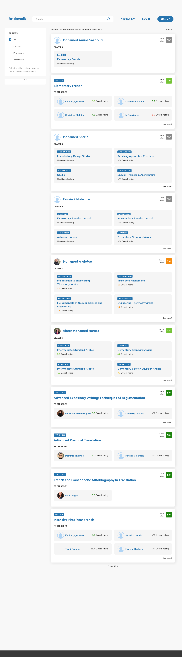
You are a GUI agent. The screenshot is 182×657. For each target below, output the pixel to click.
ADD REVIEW (128, 19)
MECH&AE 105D (125, 276)
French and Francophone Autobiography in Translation (95, 480)
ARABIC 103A (63, 233)
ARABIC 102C (63, 364)
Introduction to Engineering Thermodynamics (73, 282)
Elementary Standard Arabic (74, 218)
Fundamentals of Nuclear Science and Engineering (79, 304)
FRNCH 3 (61, 55)
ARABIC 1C (122, 233)
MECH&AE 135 (64, 299)
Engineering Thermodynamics (135, 302)
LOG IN (146, 19)
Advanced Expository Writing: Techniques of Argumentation (99, 398)
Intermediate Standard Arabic (135, 218)
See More (167, 124)
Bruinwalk (17, 19)
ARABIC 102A (124, 214)
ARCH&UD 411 (64, 152)
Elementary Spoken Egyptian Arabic (139, 368)
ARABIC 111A (124, 364)
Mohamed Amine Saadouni (83, 40)
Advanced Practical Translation (77, 440)
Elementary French (68, 59)
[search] (70, 19)
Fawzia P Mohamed (77, 199)
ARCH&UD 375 (124, 152)
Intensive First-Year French (74, 520)
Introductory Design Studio (73, 156)
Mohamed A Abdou (77, 261)
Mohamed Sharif (75, 137)
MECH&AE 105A (64, 276)
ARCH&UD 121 (64, 171)
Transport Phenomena (131, 280)
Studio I (61, 174)
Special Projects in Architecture (136, 174)
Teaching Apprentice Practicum (136, 156)
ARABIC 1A (62, 214)
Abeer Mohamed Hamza (81, 331)
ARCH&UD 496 (124, 171)
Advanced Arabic (67, 237)
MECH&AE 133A (125, 299)
